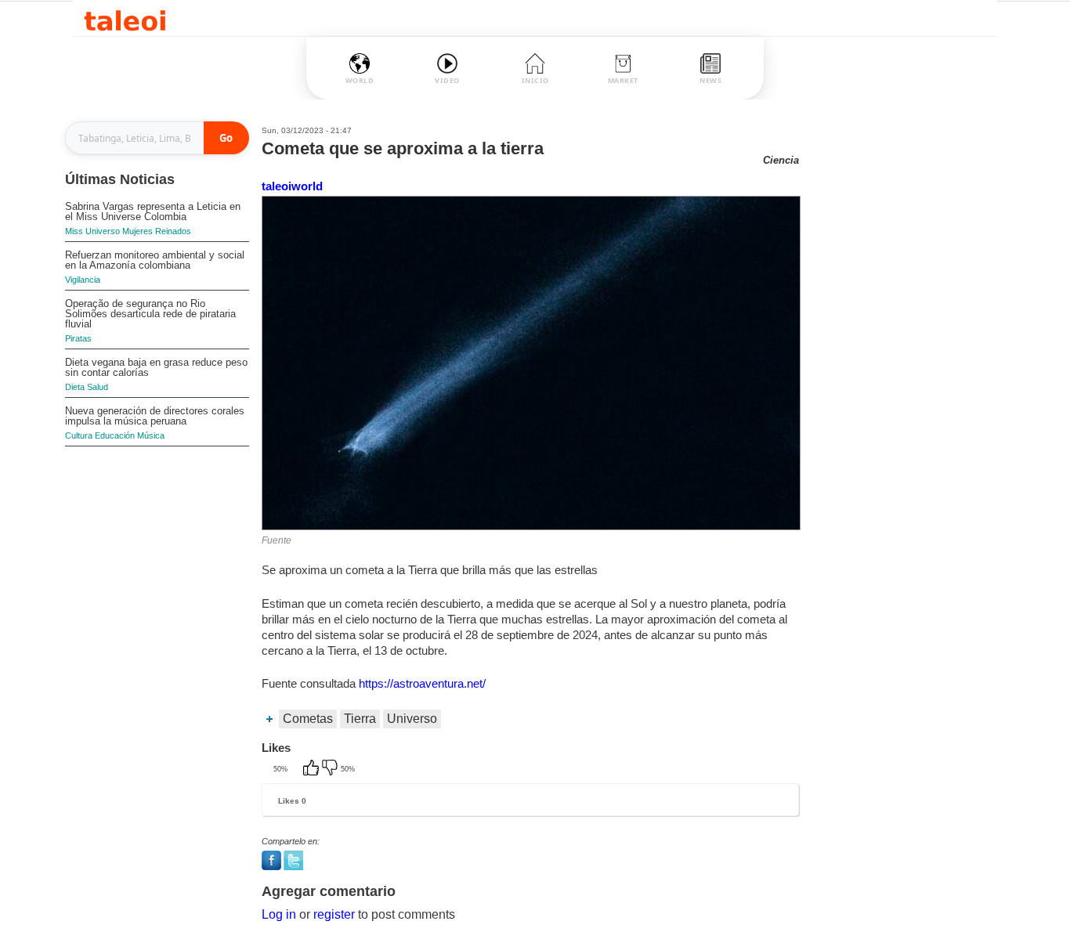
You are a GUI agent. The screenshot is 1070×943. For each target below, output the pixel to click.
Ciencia (781, 160)
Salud (97, 387)
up (312, 769)
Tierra (360, 718)
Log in (279, 914)
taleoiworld (292, 186)
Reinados (173, 231)
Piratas (78, 338)
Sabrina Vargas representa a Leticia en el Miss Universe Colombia (152, 211)
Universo (412, 718)
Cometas (308, 718)
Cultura (78, 435)
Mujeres (137, 231)
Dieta (75, 387)
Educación (115, 435)
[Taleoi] (125, 18)
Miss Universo (92, 231)
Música (150, 435)
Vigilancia (82, 279)
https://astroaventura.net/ (422, 683)
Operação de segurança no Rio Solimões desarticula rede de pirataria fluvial (150, 314)
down (331, 769)
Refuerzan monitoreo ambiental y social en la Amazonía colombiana (154, 260)
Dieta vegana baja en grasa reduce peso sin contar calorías (156, 367)
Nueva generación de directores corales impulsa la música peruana (154, 416)
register (334, 914)
